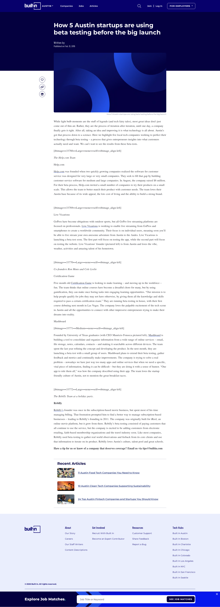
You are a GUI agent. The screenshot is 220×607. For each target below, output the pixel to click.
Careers (69, 538)
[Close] (217, 594)
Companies (66, 6)
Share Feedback (140, 538)
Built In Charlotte (182, 544)
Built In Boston (180, 538)
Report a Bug (139, 544)
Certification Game (81, 283)
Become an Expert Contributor (108, 538)
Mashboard (154, 335)
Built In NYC (179, 566)
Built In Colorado (181, 555)
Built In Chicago (181, 550)
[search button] (139, 6)
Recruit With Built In (103, 533)
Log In (159, 6)
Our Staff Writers (74, 544)
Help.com (59, 171)
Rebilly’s (58, 410)
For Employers (180, 6)
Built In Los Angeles (183, 561)
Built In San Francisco (184, 572)
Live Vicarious (90, 226)
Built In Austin (180, 533)
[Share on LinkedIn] (42, 94)
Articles (94, 6)
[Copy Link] (42, 87)
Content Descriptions (76, 550)
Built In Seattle (180, 577)
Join (149, 6)
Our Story (70, 533)
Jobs (81, 6)
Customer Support (142, 533)
